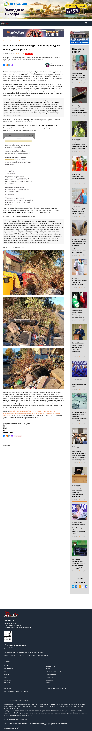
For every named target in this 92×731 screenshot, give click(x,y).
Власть (6, 677)
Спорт (48, 683)
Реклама (7, 674)
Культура (7, 683)
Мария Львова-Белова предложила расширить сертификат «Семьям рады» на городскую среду (79, 527)
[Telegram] (9, 65)
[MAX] (12, 65)
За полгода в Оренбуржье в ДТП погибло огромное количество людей (78, 210)
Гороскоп (7, 671)
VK (4, 426)
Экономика (8, 680)
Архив (6, 665)
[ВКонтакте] (4, 65)
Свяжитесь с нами (10, 620)
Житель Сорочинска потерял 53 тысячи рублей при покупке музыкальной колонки (79, 109)
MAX (5, 428)
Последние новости (78, 50)
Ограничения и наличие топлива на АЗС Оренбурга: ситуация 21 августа (78, 313)
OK (4, 430)
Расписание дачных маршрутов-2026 (16, 691)
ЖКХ (5, 685)
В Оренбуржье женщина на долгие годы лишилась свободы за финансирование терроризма (78, 491)
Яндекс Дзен (8, 432)
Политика (49, 677)
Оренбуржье (8, 688)
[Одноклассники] (7, 65)
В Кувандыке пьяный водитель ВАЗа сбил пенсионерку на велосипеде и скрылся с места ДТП (79, 416)
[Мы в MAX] (86, 586)
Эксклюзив (29, 54)
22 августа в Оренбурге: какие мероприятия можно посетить (79, 177)
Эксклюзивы (8, 669)
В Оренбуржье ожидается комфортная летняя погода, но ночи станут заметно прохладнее (79, 144)
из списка (63, 724)
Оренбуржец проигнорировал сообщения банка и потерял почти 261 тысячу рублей (78, 563)
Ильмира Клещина (56, 65)
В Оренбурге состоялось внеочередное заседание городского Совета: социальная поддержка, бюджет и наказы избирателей (79, 453)
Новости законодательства (56, 688)
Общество (49, 680)
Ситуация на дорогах (53, 671)
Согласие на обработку (12, 652)
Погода (48, 685)
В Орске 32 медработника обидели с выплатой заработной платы (79, 281)
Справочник (50, 666)
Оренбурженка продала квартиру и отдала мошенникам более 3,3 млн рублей (79, 76)
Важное (48, 669)
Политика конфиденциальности (31, 652)
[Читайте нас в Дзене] (83, 586)
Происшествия (51, 674)
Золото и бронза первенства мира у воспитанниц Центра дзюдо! (79, 383)
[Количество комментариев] (85, 83)
